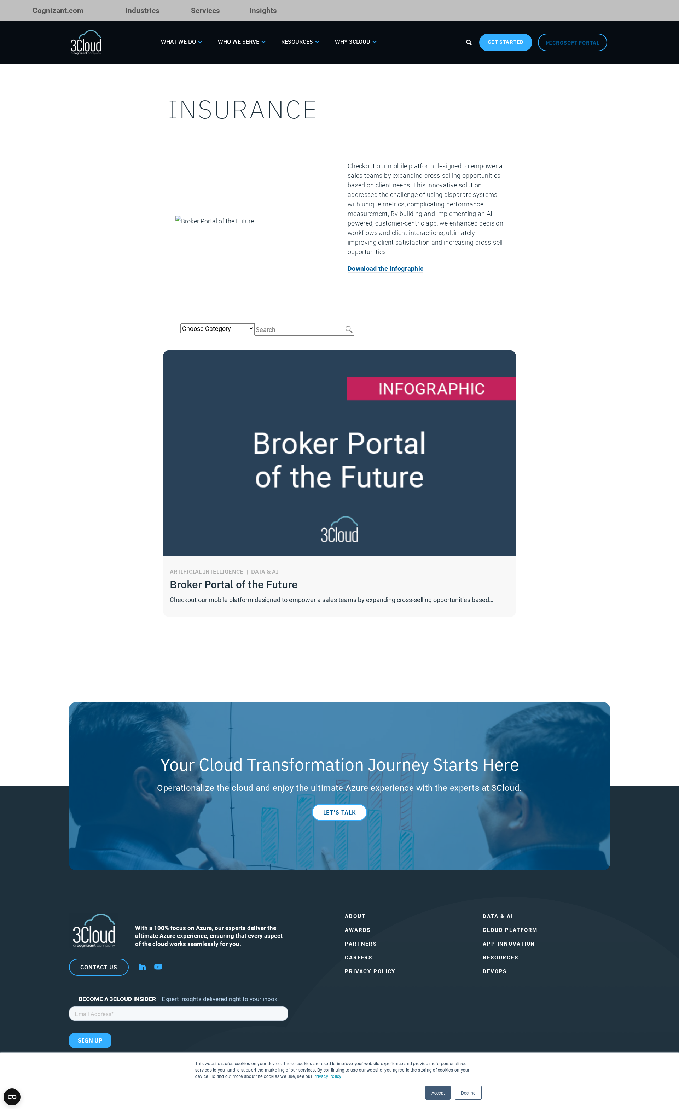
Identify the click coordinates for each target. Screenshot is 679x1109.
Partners (361, 943)
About (355, 916)
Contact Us (98, 967)
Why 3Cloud (352, 41)
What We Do (178, 41)
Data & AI (498, 916)
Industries (142, 10)
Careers (358, 957)
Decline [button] (468, 1093)
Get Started (506, 41)
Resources (297, 41)
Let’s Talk (339, 812)
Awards (358, 930)
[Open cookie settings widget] (12, 1096)
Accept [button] (438, 1093)
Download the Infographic (386, 268)
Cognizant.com (58, 10)
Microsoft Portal (573, 42)
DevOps (495, 971)
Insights (263, 10)
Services (205, 10)
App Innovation (509, 943)
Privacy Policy (327, 1076)
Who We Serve (238, 41)
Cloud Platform (510, 930)
